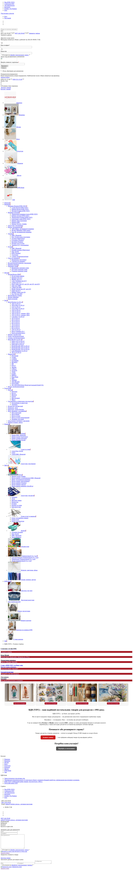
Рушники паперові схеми (19, 271)
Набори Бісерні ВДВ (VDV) (20, 209)
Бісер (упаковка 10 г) (18, 331)
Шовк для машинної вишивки (21, 479)
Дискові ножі (25, 546)
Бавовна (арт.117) (17, 277)
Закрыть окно (5, 868)
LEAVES (14, 370)
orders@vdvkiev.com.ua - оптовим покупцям (18, 804)
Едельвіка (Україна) (18, 240)
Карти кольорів (12, 299)
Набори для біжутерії (14, 334)
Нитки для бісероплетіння (16, 386)
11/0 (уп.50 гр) (16, 307)
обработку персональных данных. (21, 865)
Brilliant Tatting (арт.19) (19, 292)
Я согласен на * (18, 865)
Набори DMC (16, 222)
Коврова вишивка (13, 264)
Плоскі (14, 396)
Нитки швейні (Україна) (19, 483)
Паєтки (10, 390)
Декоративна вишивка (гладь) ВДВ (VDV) (25, 214)
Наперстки (15, 502)
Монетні (14, 395)
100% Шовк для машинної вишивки (23, 229)
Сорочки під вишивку (18, 261)
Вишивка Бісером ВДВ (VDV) (17, 206)
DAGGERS (15, 383)
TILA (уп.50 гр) (16, 352)
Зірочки (14, 367)
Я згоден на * (16, 850)
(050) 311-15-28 (17, 79)
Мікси (13, 399)
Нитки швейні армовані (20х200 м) (22, 486)
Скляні (14, 357)
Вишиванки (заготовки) (19, 259)
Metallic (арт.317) (17, 279)
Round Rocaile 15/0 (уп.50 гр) (20, 349)
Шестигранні (16, 398)
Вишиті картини (26, 620)
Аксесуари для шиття (27, 495)
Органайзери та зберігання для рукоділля (20, 401)
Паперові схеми (13, 266)
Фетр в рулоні (16, 416)
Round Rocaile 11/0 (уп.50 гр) (20, 347)
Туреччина (15, 255)
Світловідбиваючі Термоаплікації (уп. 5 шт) (25, 557)
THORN (14, 380)
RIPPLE (14, 375)
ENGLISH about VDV (11, 783)
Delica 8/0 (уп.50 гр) (18, 344)
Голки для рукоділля (18, 521)
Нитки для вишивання (15, 227)
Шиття (19, 175)
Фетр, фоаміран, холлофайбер (17, 411)
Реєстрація (7, 18)
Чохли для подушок (24, 611)
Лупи (13, 499)
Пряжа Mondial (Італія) (19, 440)
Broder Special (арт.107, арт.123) (21, 289)
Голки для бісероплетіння (16, 336)
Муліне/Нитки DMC (14, 274)
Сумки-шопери (18, 639)
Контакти (7, 7)
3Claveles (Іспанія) (17, 532)
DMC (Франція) (16, 235)
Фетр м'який (15, 414)
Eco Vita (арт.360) (17, 294)
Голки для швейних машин (20, 518)
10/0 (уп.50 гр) (16, 303)
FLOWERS (15, 360)
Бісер (18, 139)
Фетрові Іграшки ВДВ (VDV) (21, 211)
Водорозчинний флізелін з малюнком (19, 263)
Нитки (20, 475)
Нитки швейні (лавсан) (19, 484)
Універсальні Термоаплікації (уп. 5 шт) (23, 559)
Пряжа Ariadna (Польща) (19, 438)
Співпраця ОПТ (9, 4)
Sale (13, 199)
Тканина (10, 233)
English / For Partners (10, 8)
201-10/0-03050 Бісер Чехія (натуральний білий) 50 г (28, 385)
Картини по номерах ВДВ (24, 630)
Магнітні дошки (17, 500)
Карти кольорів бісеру (18, 333)
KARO (14, 373)
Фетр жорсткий (16, 412)
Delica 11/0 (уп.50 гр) (18, 341)
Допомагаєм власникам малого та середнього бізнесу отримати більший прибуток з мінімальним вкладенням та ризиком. (42, 780)
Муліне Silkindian (13, 297)
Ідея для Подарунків (14, 601)
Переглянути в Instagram (19, 703)
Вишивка (22, 115)
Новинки (19, 103)
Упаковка (14, 404)
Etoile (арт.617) (16, 290)
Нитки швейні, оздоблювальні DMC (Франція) (26, 478)
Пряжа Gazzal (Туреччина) (20, 437)
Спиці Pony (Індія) (17, 451)
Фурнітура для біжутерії (15, 406)
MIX (13, 378)
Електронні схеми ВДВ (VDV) (21, 219)
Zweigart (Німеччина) (18, 238)
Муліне (18, 127)
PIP (13, 364)
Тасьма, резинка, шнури (28, 579)
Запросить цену (17, 867)
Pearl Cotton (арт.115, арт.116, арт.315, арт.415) (26, 284)
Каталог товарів (6, 87)
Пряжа (23, 433)
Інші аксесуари (16, 507)
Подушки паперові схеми (19, 269)
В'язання (20, 163)
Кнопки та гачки (17, 505)
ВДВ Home (20, 187)
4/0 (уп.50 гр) (16, 320)
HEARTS (14, 362)
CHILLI (14, 369)
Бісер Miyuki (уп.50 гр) (15, 339)
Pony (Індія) (15, 251)
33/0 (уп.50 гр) (16, 329)
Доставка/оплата (9, 5)
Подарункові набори (18, 276)
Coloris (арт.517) (16, 282)
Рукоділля (20, 151)
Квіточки (14, 391)
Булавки (14, 503)
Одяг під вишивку (13, 258)
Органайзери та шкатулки (20, 403)
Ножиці (23, 530)
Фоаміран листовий (18, 419)
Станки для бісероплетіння (20, 256)
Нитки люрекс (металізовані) (20, 481)
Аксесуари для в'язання (28, 463)
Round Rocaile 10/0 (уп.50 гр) (20, 346)
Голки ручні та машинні (28, 516)
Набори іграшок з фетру (15, 422)
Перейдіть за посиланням (66, 748)
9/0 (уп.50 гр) (16, 328)
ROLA (14, 365)
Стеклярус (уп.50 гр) (18, 316)
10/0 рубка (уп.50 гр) (18, 305)
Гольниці (14, 497)
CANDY (14, 359)
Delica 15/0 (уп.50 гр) (18, 342)
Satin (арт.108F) (16, 286)
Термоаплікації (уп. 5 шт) (29, 556)
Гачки (13, 452)
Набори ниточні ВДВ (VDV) (20, 216)
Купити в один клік (21, 851)
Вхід (5, 16)
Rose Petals (15, 377)
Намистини (11, 354)
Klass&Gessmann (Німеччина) (21, 250)
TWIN (13, 372)
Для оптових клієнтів (7, 13)
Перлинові (15, 356)
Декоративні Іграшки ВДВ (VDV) (22, 217)
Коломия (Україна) (17, 242)
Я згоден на (16, 55)
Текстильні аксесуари (27, 600)
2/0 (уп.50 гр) (16, 318)
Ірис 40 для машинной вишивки (21, 232)
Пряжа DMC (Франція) (19, 435)
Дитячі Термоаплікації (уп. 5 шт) (22, 561)
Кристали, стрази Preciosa (16, 409)
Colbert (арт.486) (17, 287)
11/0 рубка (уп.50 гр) (18, 308)
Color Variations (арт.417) (19, 281)
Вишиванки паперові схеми (20, 268)
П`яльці (10, 246)
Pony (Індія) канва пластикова (21, 237)
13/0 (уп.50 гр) (16, 312)
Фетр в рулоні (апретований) (20, 417)
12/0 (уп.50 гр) (16, 310)
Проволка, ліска (13, 408)
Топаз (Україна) (16, 537)
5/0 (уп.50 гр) (16, 321)
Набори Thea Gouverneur (19, 220)
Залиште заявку (48, 737)
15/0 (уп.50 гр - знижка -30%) (21, 315)
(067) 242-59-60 (20, 33)
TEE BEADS (16, 382)
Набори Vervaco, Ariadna (19, 224)
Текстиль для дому (26, 590)
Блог (5, 10)
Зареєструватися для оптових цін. (14, 778)
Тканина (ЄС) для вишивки (20, 245)
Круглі (14, 393)
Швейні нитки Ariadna (19, 476)
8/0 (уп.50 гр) (16, 326)
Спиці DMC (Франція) (19, 454)
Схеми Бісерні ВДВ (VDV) (20, 207)
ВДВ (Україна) (16, 253)
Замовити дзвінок (34, 33)
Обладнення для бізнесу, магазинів (18, 421)
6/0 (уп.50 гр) (16, 323)
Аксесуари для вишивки (15, 225)
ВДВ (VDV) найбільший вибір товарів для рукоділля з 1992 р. (23, 781)
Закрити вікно (5, 77)
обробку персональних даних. (19, 55)
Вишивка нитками (13, 212)
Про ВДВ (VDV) (9, 2)
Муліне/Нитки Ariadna (15, 295)
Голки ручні (15, 519)
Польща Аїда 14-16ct (18, 243)
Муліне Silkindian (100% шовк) (21, 230)
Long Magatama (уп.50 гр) (19, 351)
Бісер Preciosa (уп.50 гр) (15, 302)
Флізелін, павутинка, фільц (29, 570)
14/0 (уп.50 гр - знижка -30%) (21, 313)
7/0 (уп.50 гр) (16, 325)
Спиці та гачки (25, 449)
